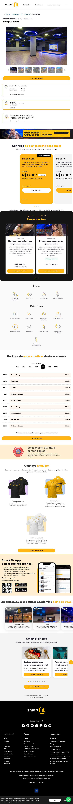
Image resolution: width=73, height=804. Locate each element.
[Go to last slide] (8, 70)
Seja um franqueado (53, 5)
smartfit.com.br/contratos (56, 771)
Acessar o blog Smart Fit (36, 687)
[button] (13, 70)
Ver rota (12, 107)
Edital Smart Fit (8, 754)
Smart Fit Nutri (28, 754)
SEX (43, 367)
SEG (17, 367)
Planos (26, 738)
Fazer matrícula (37, 438)
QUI (36, 367)
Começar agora (36, 190)
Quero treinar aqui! (36, 78)
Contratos (27, 741)
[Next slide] (65, 70)
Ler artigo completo (36, 674)
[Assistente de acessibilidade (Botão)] (36, 790)
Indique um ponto (55, 746)
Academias (26, 5)
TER (23, 367)
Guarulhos (27, 14)
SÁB (49, 367)
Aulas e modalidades (30, 757)
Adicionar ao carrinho (20, 271)
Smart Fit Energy (29, 751)
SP (21, 14)
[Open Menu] (66, 5)
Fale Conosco (8, 751)
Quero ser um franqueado (58, 741)
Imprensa (53, 738)
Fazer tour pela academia (18, 120)
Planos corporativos (30, 744)
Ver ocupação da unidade (17, 94)
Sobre (5, 738)
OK (55, 800)
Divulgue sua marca (56, 744)
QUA (30, 367)
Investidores (7, 744)
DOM (56, 367)
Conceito (6, 741)
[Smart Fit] (12, 5)
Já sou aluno (39, 5)
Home (8, 14)
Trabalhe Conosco (55, 749)
